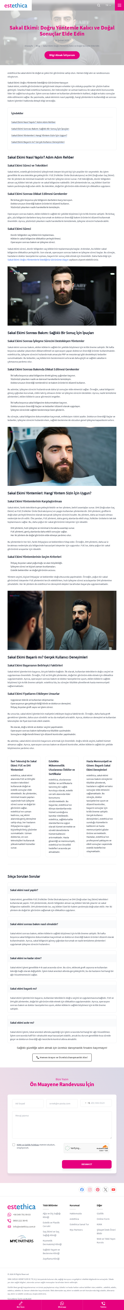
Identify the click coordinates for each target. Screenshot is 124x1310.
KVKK (99, 1224)
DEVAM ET (87, 1164)
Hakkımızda (76, 1213)
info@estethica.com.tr (24, 1226)
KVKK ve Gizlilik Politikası (28, 1145)
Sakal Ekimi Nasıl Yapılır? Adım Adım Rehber (33, 122)
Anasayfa (29, 46)
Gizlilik (100, 1213)
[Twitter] (106, 1190)
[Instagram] (90, 1190)
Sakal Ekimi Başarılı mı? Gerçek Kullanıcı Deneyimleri (38, 142)
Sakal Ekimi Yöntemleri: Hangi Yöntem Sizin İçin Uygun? (39, 135)
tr (107, 5)
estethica (74, 1219)
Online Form (103, 1219)
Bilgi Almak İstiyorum (62, 55)
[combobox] (85, 1103)
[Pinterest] (98, 1190)
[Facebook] (82, 1190)
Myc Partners (76, 1229)
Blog (38, 46)
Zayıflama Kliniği (51, 1258)
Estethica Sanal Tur (79, 1224)
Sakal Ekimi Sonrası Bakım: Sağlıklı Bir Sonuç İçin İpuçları (40, 128)
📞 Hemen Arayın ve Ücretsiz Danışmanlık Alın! (62, 1057)
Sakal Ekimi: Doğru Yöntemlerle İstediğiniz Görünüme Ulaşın (38, 259)
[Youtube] (113, 1190)
